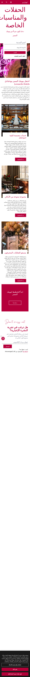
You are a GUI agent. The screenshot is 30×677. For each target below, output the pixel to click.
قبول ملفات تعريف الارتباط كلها (15, 674)
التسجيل (8, 346)
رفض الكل (15, 669)
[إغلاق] (1, 336)
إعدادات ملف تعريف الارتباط (15, 664)
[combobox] (15, 42)
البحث (15, 52)
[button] (11, 2)
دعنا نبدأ (15, 303)
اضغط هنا (25, 351)
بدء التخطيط (20, 159)
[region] (15, 664)
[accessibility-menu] (3, 338)
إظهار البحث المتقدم (19, 56)
